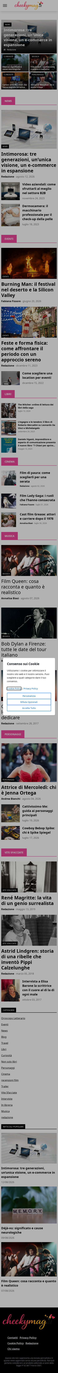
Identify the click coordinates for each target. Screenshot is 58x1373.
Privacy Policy (31, 688)
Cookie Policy (14, 688)
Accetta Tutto (29, 708)
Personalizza (29, 695)
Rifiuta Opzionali (29, 702)
